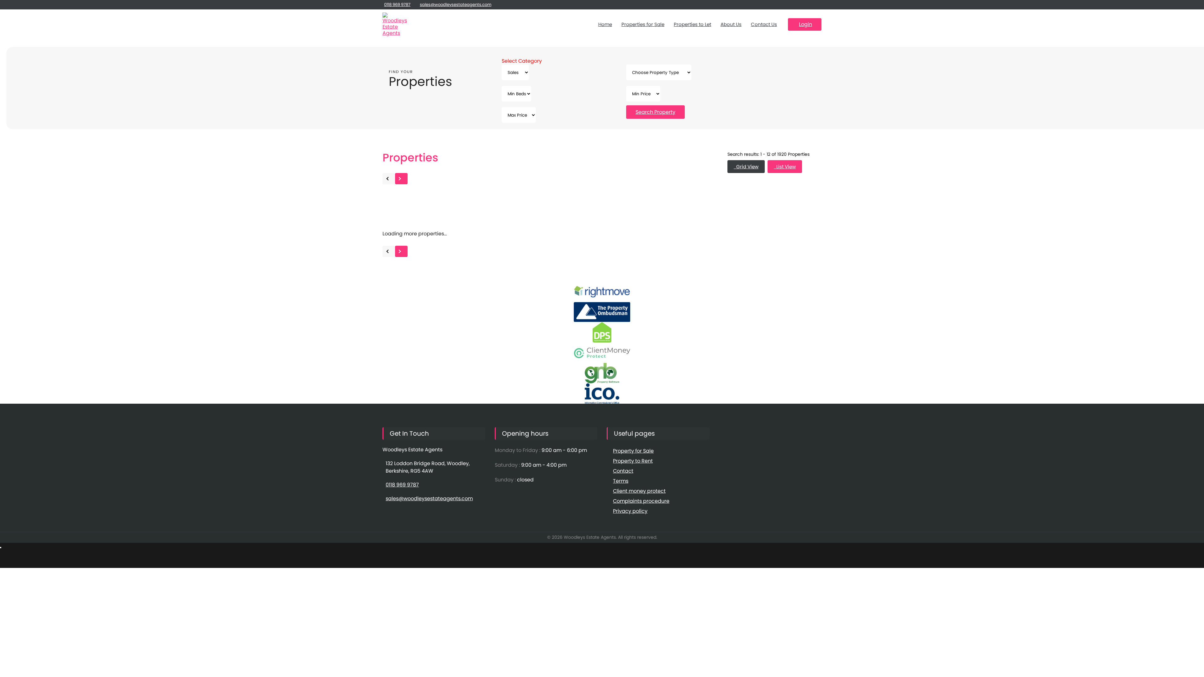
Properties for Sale (642, 24)
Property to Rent (633, 460)
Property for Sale (633, 450)
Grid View (746, 166)
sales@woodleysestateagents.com (455, 5)
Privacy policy (630, 511)
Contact (623, 471)
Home (605, 24)
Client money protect (639, 491)
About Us (731, 24)
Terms (620, 481)
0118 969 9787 (397, 5)
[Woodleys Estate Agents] (395, 24)
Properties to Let (692, 24)
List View (785, 166)
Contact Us (764, 24)
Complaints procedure (641, 501)
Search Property (655, 112)
